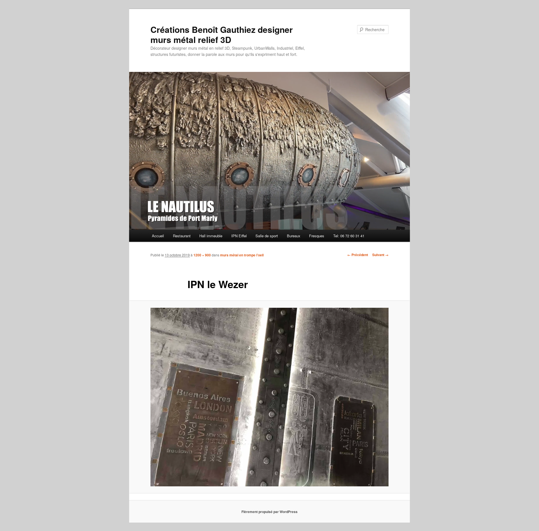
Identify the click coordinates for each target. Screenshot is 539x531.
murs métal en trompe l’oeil (242, 254)
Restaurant (182, 235)
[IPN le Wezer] (269, 397)
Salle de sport (266, 235)
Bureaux (293, 235)
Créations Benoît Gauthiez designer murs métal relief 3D (221, 34)
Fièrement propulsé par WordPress (269, 511)
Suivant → (380, 254)
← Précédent (357, 254)
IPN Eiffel (239, 235)
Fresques (316, 235)
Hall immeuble (210, 235)
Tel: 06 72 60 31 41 (348, 235)
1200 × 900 (202, 254)
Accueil (158, 235)
